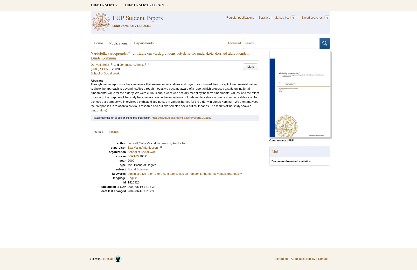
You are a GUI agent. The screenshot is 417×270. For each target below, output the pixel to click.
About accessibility (303, 259)
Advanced (234, 43)
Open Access (277, 140)
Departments (144, 43)
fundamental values (213, 173)
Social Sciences (138, 169)
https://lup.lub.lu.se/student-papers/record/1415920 (181, 117)
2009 (95, 69)
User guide (280, 259)
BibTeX (114, 132)
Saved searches (314, 17)
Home (98, 43)
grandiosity (234, 173)
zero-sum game (167, 173)
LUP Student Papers (137, 18)
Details (98, 132)
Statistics (264, 17)
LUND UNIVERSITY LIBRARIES (146, 5)
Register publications (240, 17)
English (133, 178)
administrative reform (141, 173)
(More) (102, 110)
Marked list (284, 17)
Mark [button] (250, 66)
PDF (291, 140)
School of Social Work (105, 73)
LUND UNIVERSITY (104, 5)
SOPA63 (105, 69)
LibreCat (107, 259)
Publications (118, 43)
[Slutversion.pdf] (300, 136)
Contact (323, 259)
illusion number (189, 173)
